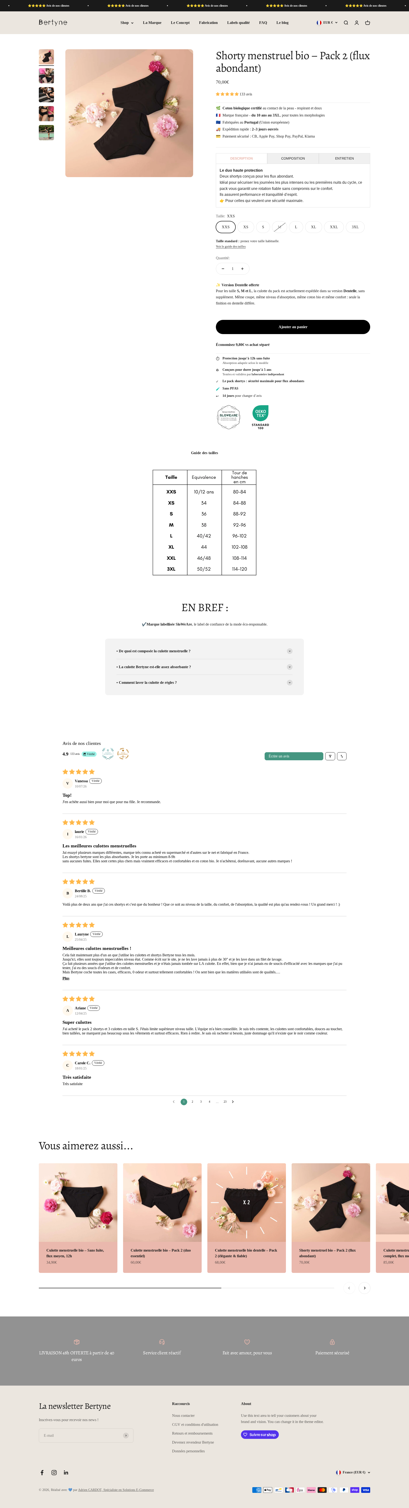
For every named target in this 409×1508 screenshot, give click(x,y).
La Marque (152, 23)
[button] (228, 94)
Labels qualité (238, 23)
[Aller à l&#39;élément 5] (46, 133)
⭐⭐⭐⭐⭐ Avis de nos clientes (86, 5)
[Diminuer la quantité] (223, 268)
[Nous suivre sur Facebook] (42, 1472)
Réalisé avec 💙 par (102, 1490)
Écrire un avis (279, 756)
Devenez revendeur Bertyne (193, 1442)
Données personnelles (188, 1451)
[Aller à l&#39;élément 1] (46, 57)
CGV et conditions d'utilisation (195, 1425)
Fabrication (208, 23)
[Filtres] (330, 756)
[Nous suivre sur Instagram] (54, 1472)
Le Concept (180, 23)
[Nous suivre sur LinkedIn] (66, 1472)
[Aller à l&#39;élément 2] (46, 76)
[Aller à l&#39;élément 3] (46, 95)
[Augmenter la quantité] (242, 268)
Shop (124, 23)
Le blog (282, 23)
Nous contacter (183, 1416)
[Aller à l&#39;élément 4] (46, 114)
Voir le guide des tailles (231, 246)
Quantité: (223, 258)
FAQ (263, 23)
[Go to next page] (234, 1102)
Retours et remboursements (192, 1433)
